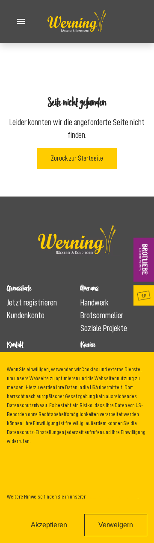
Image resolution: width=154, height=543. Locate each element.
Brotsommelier (101, 315)
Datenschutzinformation (111, 496)
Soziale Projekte (103, 328)
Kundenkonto (25, 315)
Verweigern (115, 524)
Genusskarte (143, 295)
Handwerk (94, 302)
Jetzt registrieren (32, 302)
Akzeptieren (49, 524)
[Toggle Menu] (21, 21)
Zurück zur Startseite (77, 158)
